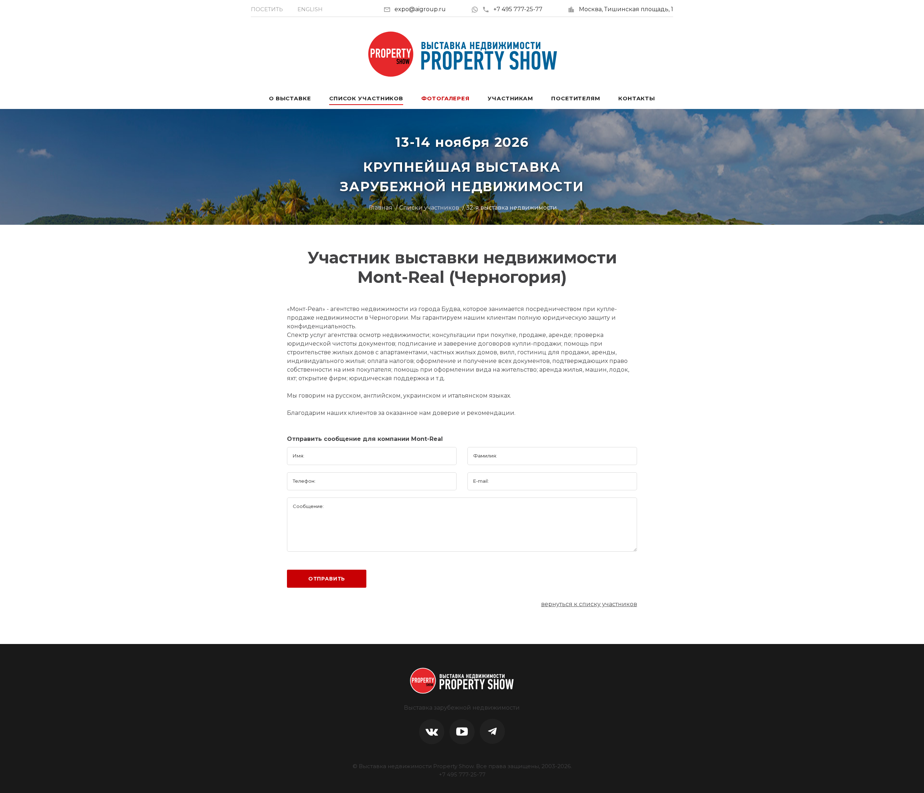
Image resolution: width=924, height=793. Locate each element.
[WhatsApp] (476, 9)
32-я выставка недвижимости (511, 207)
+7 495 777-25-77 (517, 9)
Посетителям (575, 98)
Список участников (366, 98)
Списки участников (429, 207)
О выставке (290, 98)
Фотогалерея (445, 98)
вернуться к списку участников (589, 604)
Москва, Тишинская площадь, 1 (626, 9)
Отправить (326, 578)
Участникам (510, 98)
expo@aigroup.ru (420, 9)
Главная (380, 207)
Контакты (636, 98)
